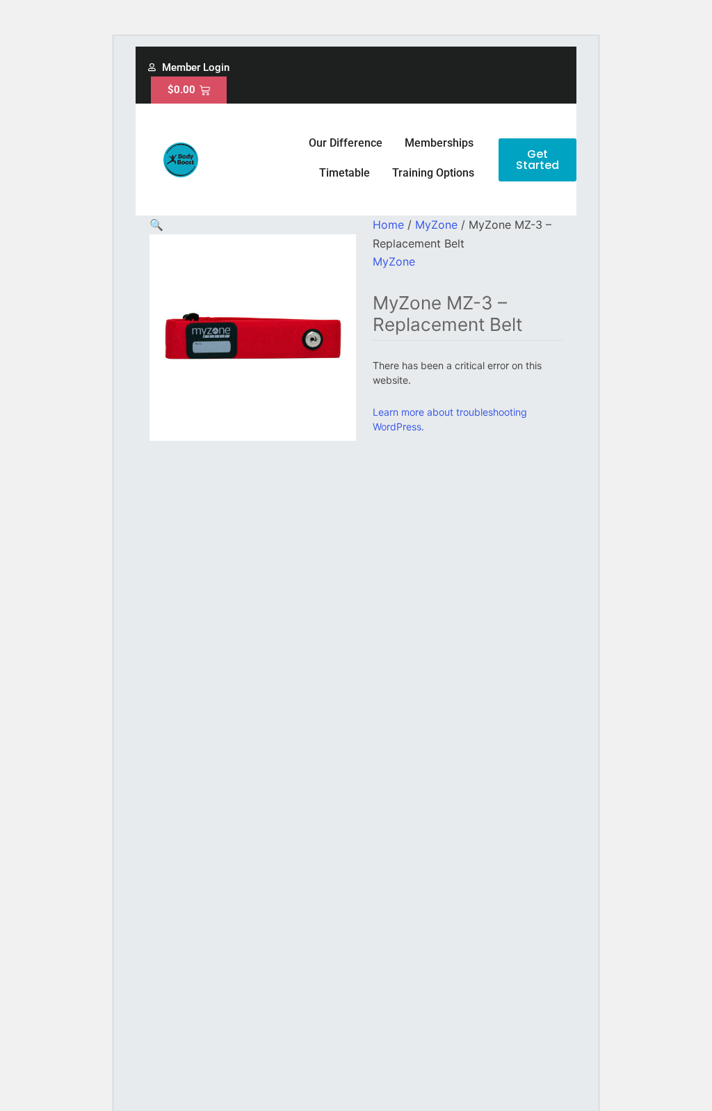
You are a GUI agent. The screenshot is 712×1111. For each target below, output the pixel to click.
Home (388, 225)
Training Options (433, 172)
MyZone (436, 225)
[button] (156, 225)
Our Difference (345, 142)
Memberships (439, 142)
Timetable (344, 172)
